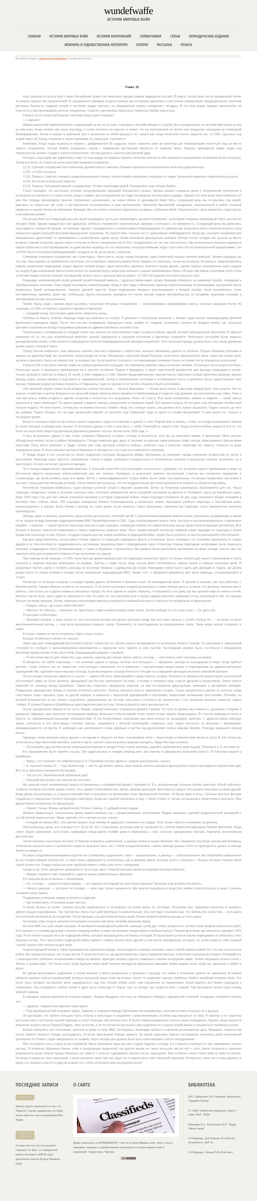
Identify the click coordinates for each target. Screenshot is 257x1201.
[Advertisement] (128, 70)
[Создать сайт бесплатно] (128, 1158)
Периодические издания (209, 36)
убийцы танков (25, 1135)
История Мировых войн (68, 36)
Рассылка (164, 44)
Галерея (142, 44)
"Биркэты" (25, 1097)
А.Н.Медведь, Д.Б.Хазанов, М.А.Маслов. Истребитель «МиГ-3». (212, 1140)
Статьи (175, 36)
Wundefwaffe (128, 10)
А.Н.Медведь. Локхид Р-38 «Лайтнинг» (210, 1152)
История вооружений (114, 36)
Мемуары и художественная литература (96, 44)
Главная (34, 36)
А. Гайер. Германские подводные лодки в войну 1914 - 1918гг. (212, 1112)
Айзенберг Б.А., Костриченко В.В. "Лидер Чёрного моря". (212, 1126)
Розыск (186, 44)
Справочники (150, 36)
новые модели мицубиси (53, 58)
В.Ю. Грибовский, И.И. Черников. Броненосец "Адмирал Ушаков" (214, 1098)
